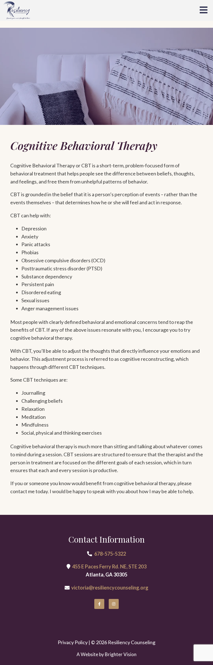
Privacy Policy (73, 642)
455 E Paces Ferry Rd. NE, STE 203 (109, 566)
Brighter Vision (120, 654)
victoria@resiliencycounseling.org (109, 588)
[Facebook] (99, 604)
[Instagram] (114, 604)
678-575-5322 (110, 554)
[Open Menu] (203, 10)
